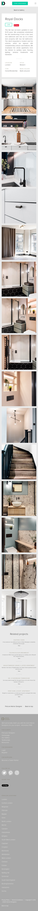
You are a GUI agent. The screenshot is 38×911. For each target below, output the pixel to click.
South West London (8, 840)
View (19, 645)
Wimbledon (6, 854)
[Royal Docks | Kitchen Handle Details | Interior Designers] (19, 206)
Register (4, 752)
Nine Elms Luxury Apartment (19, 691)
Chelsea (4, 862)
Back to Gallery (19, 10)
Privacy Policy (6, 900)
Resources (5, 742)
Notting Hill (5, 873)
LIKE (8, 24)
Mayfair (4, 814)
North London (6, 821)
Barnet (4, 825)
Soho (3, 818)
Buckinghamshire (8, 884)
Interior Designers (11, 902)
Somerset (5, 876)
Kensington (5, 869)
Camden (5, 829)
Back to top (29, 706)
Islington (4, 836)
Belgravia (5, 807)
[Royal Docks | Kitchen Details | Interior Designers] (19, 132)
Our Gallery (6, 738)
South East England (8, 880)
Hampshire (5, 887)
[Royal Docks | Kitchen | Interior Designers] (19, 96)
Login (4, 750)
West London (6, 858)
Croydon (5, 847)
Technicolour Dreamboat (19, 652)
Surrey (4, 891)
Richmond (5, 851)
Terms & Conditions (17, 900)
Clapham (5, 843)
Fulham (4, 865)
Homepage (6, 735)
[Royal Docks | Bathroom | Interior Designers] (19, 279)
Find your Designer (8, 733)
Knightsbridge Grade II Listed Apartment (19, 665)
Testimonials (6, 740)
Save (17, 25)
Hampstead (6, 832)
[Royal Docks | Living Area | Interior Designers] (19, 242)
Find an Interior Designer (13, 706)
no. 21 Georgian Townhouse (19, 678)
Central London (7, 803)
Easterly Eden (19, 640)
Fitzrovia (4, 810)
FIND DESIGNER (20, 3)
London (4, 799)
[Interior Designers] (4, 6)
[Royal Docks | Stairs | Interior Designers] (19, 425)
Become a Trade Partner (10, 760)
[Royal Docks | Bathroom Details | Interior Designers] (19, 388)
